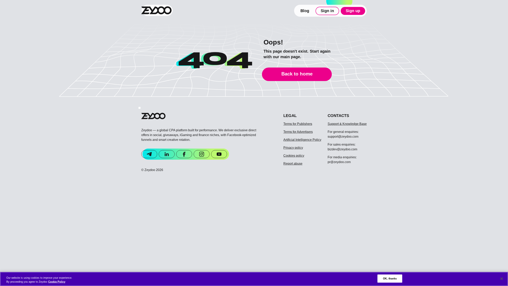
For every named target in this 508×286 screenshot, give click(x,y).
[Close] (501, 278)
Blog (304, 11)
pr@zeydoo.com (339, 162)
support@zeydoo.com (343, 136)
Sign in (327, 11)
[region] (254, 279)
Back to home (297, 73)
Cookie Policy (56, 281)
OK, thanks (390, 278)
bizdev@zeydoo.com (342, 149)
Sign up (353, 11)
